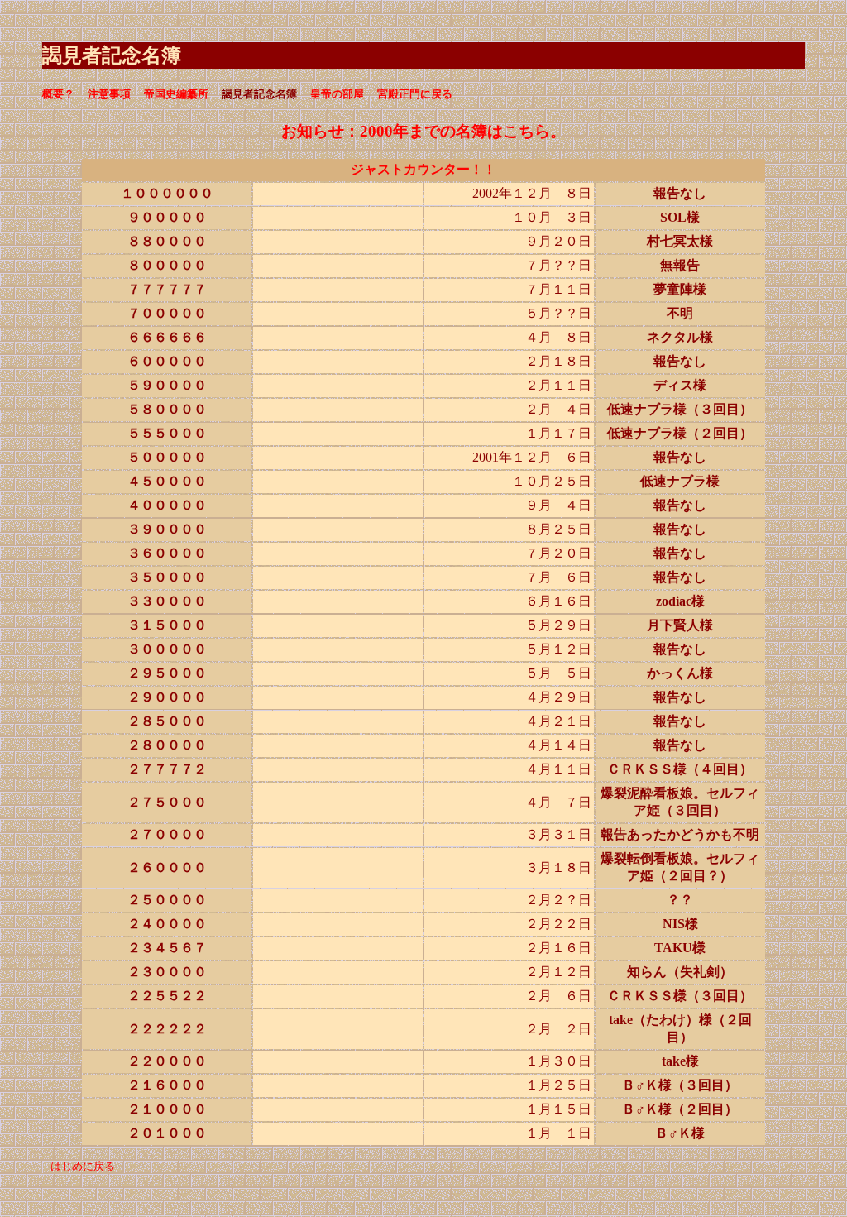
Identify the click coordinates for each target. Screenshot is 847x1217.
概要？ (58, 94)
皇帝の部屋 (337, 94)
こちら (526, 131)
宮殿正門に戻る (414, 94)
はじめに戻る (82, 1166)
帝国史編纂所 (176, 94)
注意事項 (109, 94)
